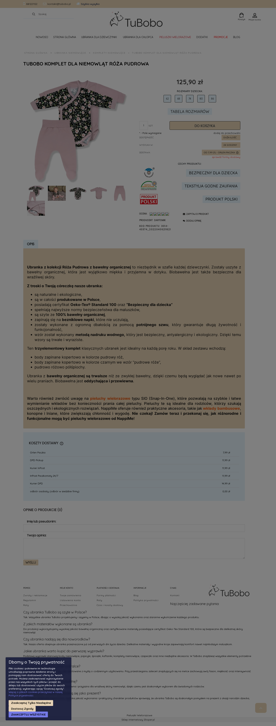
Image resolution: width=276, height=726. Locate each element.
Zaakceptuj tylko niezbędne (31, 703)
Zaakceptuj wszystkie (28, 714)
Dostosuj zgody (22, 708)
